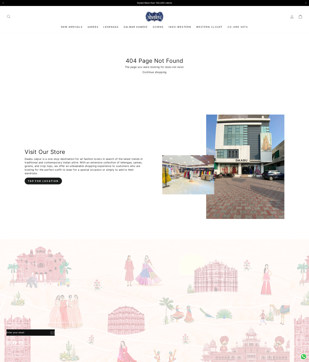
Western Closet (209, 26)
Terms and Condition (17, 278)
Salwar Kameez (136, 26)
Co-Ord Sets (238, 26)
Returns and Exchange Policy (22, 263)
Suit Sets (116, 254)
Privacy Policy (14, 268)
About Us (11, 249)
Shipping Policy (14, 273)
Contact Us (12, 254)
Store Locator (14, 283)
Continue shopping (154, 72)
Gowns (158, 26)
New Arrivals (72, 26)
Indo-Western (180, 26)
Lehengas (111, 26)
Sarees (93, 26)
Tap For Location (43, 181)
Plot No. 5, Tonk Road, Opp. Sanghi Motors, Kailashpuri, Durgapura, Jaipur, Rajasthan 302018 (246, 268)
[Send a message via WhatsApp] (303, 356)
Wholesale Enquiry (16, 258)
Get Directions (224, 287)
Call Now (221, 293)
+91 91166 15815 (233, 279)
